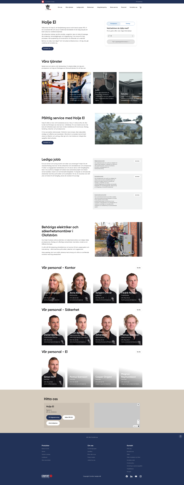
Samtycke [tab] (70, 230)
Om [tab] (113, 230)
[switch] (84, 252)
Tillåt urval (92, 258)
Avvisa (71, 258)
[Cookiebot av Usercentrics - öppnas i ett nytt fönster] (116, 226)
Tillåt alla (112, 258)
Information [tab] (92, 230)
